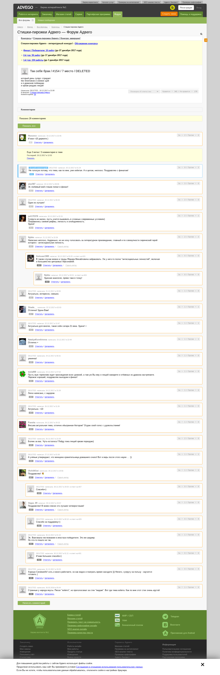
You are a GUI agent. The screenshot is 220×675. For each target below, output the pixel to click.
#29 (31, 510)
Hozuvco (32, 136)
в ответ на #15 (79, 256)
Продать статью (74, 652)
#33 (39, 265)
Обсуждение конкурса (86, 43)
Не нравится (185, 91)
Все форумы (24, 20)
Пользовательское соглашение (176, 649)
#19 (31, 346)
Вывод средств (74, 657)
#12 (31, 191)
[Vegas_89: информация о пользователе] (22, 505)
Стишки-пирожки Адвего (40, 92)
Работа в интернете (28, 14)
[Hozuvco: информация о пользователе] (22, 137)
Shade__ (32, 307)
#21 (31, 381)
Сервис (78, 14)
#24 (31, 429)
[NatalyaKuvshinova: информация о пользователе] (22, 341)
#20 (31, 362)
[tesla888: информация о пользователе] (22, 374)
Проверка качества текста (80, 632)
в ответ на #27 (75, 487)
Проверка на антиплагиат (128, 2)
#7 (31, 142)
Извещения (25, 652)
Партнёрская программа (98, 14)
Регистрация (186, 7)
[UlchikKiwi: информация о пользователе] (22, 472)
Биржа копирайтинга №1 (53, 7)
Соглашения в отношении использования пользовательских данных (109, 667)
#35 (31, 578)
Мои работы (73, 649)
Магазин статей (63, 14)
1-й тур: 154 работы (33, 60)
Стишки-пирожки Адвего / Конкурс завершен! (56, 38)
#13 (31, 206)
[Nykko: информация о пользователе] (22, 239)
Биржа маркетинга (90, 2)
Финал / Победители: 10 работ (39, 50)
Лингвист (122, 657)
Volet (124, 620)
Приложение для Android (183, 633)
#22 (31, 397)
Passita (31, 422)
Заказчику (47, 14)
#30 (39, 526)
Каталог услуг (108, 2)
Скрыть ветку (63, 246)
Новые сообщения (46, 20)
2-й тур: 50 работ (32, 55)
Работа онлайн (74, 646)
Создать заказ (169, 14)
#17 (31, 314)
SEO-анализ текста (152, 2)
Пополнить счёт (27, 654)
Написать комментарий (34, 603)
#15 (31, 246)
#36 (31, 594)
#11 (31, 174)
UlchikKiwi (33, 471)
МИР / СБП (127, 616)
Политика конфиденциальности (177, 652)
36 (35, 94)
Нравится (166, 91)
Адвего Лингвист (171, 2)
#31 (31, 544)
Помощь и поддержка (190, 14)
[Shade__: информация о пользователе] (22, 309)
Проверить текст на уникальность (83, 622)
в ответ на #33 (81, 275)
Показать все (29, 126)
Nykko (31, 237)
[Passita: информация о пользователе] (22, 424)
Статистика (25, 657)
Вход (198, 7)
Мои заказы (25, 649)
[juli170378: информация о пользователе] (22, 218)
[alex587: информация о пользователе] (22, 186)
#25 (31, 445)
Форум (117, 14)
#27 (31, 477)
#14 (31, 228)
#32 (39, 560)
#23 (31, 413)
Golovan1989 (42, 256)
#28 (39, 493)
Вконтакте (175, 625)
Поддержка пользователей (174, 654)
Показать (30, 158)
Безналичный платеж (132, 625)
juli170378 (33, 216)
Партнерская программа (173, 657)
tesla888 (32, 372)
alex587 (31, 184)
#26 (31, 461)
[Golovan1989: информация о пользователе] (30, 258)
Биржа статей (74, 615)
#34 (47, 282)
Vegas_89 (32, 503)
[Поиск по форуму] (201, 34)
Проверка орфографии (191, 2)
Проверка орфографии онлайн (82, 625)
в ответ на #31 (75, 553)
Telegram (175, 616)
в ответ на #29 (75, 519)
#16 (31, 298)
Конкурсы (26, 38)
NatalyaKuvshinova (37, 339)
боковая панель (205, 40)
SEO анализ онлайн (77, 629)
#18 (31, 330)
